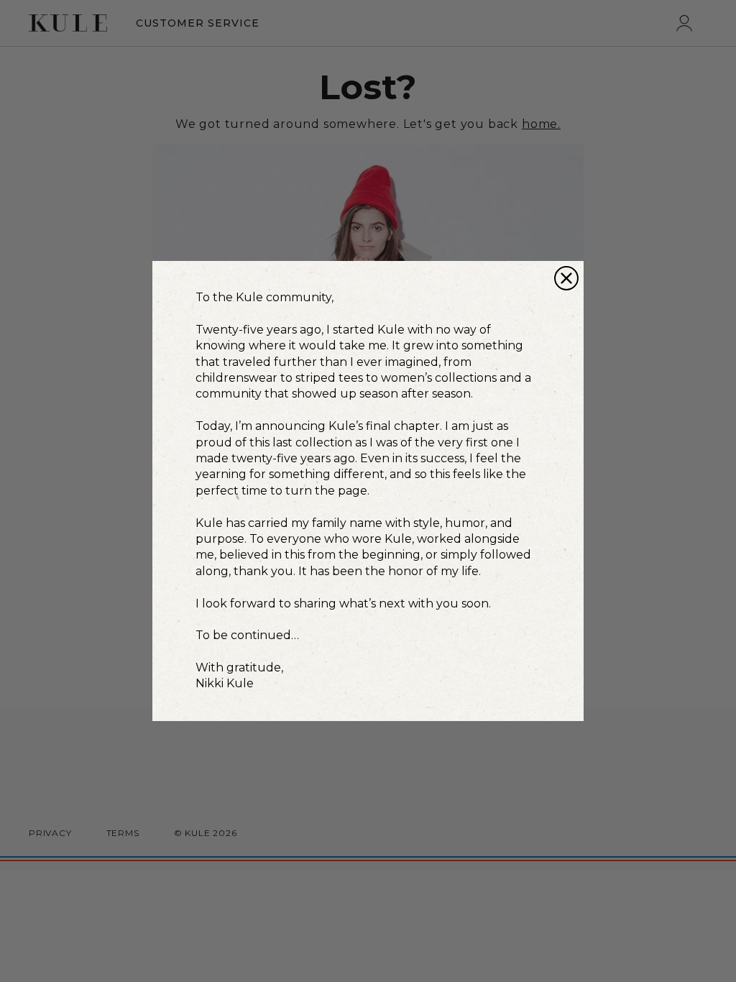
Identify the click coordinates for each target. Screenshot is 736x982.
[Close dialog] (566, 278)
